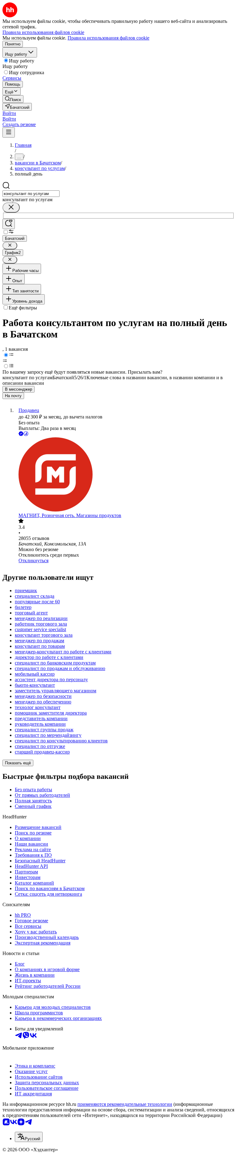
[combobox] (31, 193)
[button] (9, 113)
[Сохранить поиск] (8, 224)
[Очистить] (11, 207)
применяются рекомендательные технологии (124, 1104)
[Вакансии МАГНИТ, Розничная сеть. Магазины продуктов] (125, 475)
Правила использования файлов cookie (108, 37)
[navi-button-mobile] (8, 132)
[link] (12, 99)
